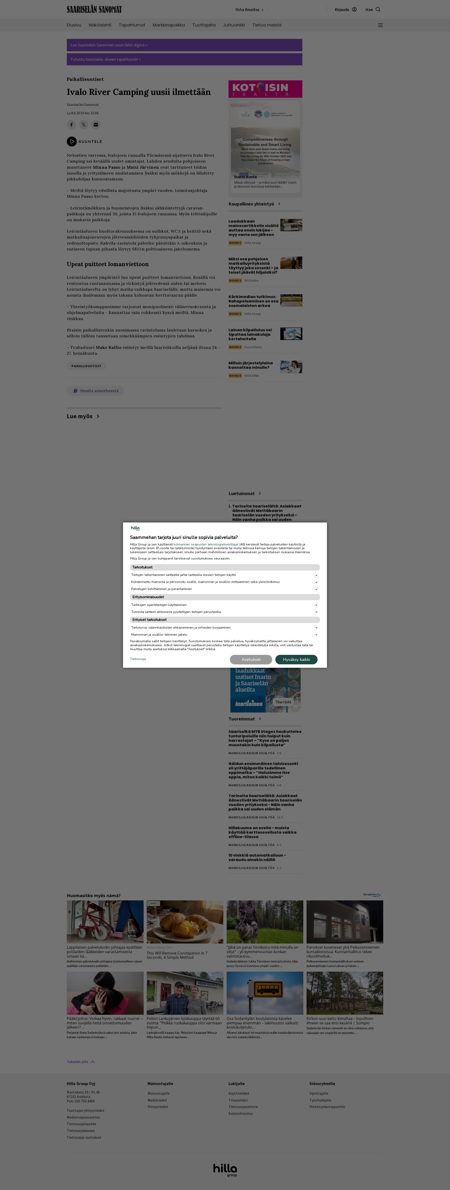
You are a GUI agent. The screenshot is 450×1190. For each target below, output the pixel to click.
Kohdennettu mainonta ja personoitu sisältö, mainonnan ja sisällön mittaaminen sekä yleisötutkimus (205, 582)
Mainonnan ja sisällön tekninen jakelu (159, 634)
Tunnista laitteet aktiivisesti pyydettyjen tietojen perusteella (176, 612)
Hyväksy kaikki (296, 659)
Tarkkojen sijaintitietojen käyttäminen (159, 605)
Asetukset (251, 659)
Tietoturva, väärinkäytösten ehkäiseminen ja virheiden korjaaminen (181, 627)
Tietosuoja (138, 659)
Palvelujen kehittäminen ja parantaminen (161, 589)
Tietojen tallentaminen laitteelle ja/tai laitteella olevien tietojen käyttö (183, 575)
